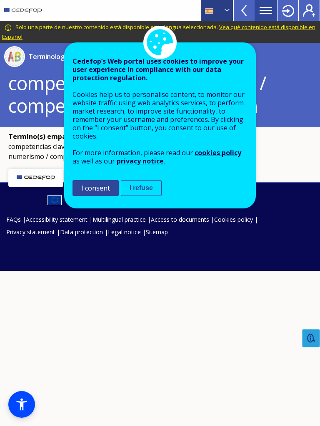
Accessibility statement (57, 219)
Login (288, 10)
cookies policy (218, 152)
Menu (266, 10)
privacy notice (140, 161)
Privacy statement (30, 232)
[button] (21, 404)
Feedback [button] (311, 338)
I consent (95, 188)
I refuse (141, 187)
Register (309, 10)
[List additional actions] (226, 10)
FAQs (13, 219)
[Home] (23, 10)
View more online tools (244, 10)
